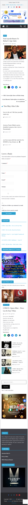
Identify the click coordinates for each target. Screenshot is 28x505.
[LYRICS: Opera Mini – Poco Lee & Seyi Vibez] (14, 296)
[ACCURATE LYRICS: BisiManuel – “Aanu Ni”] (6, 362)
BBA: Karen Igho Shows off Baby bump (13, 95)
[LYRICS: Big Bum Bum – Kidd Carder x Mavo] (6, 370)
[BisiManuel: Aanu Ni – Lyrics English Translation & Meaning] (6, 353)
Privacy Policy (5, 456)
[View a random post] (24, 26)
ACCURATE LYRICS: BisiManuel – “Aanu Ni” (12, 240)
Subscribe (5, 386)
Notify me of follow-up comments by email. (12, 205)
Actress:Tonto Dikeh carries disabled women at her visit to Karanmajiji (12, 127)
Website (4, 186)
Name (4, 173)
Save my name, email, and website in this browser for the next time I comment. (13, 197)
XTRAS (5, 35)
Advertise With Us (6, 453)
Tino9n (14, 43)
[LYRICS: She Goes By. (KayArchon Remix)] (6, 345)
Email (4, 180)
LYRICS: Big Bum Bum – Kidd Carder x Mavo (12, 244)
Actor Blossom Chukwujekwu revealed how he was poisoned (13, 100)
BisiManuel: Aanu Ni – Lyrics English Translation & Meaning (19, 353)
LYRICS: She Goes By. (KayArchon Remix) (11, 230)
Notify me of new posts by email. (10, 210)
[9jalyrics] (3, 26)
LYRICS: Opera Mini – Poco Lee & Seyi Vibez (12, 225)
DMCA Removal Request (7, 459)
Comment (5, 163)
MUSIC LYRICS (6, 304)
